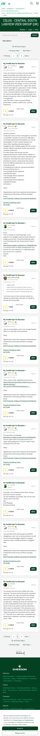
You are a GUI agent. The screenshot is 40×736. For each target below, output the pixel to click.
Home (3, 9)
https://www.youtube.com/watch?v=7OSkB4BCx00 (20, 245)
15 (9, 361)
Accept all (20, 728)
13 (9, 266)
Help (36, 29)
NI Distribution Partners (9, 688)
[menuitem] (31, 4)
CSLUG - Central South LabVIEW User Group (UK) (16, 13)
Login (30, 29)
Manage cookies (20, 733)
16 (9, 416)
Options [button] (33, 66)
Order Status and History (23, 688)
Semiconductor (8, 681)
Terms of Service (12, 690)
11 (9, 115)
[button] (5, 111)
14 (9, 310)
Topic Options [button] (7, 41)
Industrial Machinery (22, 678)
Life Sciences (33, 678)
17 (9, 473)
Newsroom (7, 701)
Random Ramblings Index (12, 202)
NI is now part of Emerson (9, 699)
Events (27, 701)
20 (9, 628)
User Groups (20, 9)
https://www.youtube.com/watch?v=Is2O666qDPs (19, 437)
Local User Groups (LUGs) (9, 11)
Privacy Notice (17, 720)
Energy (13, 678)
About (19, 699)
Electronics (7, 678)
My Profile (6, 205)
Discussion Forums (30, 708)
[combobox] (15, 35)
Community (10, 9)
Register (22, 29)
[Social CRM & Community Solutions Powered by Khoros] (20, 652)
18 (9, 515)
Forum (36, 13)
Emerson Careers (27, 699)
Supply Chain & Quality (17, 701)
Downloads (6, 708)
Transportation (18, 681)
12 (9, 214)
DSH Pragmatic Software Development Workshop (19, 198)
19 (9, 572)
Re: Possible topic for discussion (14, 63)
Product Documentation (16, 708)
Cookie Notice (29, 720)
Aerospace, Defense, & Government (25, 676)
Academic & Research (9, 676)
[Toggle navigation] (9, 3)
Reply (33, 111)
